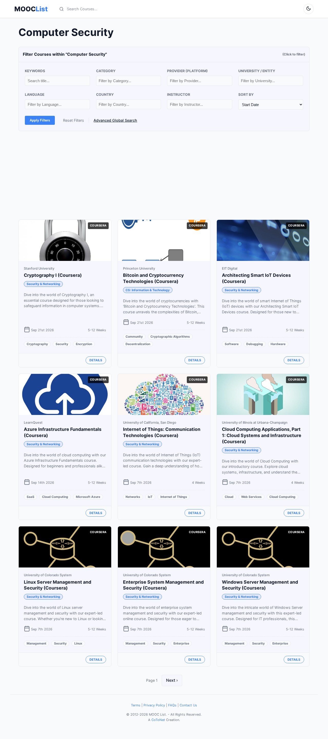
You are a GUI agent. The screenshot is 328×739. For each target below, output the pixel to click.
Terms (135, 705)
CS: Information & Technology (148, 290)
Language (34, 94)
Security (62, 344)
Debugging (254, 344)
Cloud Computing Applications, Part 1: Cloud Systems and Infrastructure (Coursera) (261, 435)
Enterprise (181, 643)
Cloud (229, 497)
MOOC (31, 9)
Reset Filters (73, 120)
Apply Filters (40, 120)
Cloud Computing (55, 497)
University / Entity (256, 71)
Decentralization (138, 344)
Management (36, 643)
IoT (150, 497)
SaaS (30, 497)
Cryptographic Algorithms (170, 336)
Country (105, 94)
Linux (78, 643)
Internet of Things (173, 497)
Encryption (84, 344)
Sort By (246, 94)
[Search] (61, 9)
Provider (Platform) (187, 71)
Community (134, 336)
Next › (172, 680)
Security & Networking (43, 284)
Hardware (278, 344)
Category (106, 71)
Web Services (251, 497)
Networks (133, 497)
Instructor (178, 94)
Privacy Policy (154, 705)
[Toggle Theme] (308, 9)
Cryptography (37, 344)
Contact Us (188, 705)
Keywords (35, 71)
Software (232, 344)
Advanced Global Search (115, 120)
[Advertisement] (164, 175)
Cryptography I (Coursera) (53, 275)
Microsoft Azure (88, 497)
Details (95, 360)
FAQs (172, 705)
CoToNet (158, 720)
